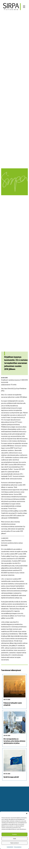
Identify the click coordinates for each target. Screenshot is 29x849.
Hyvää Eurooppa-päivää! (11, 777)
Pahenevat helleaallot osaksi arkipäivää (13, 704)
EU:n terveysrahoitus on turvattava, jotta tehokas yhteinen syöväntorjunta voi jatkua (14, 741)
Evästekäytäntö (10, 847)
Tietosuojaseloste (17, 847)
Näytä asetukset (14, 843)
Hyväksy (14, 834)
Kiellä (14, 838)
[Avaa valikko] (24, 6)
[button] (26, 813)
